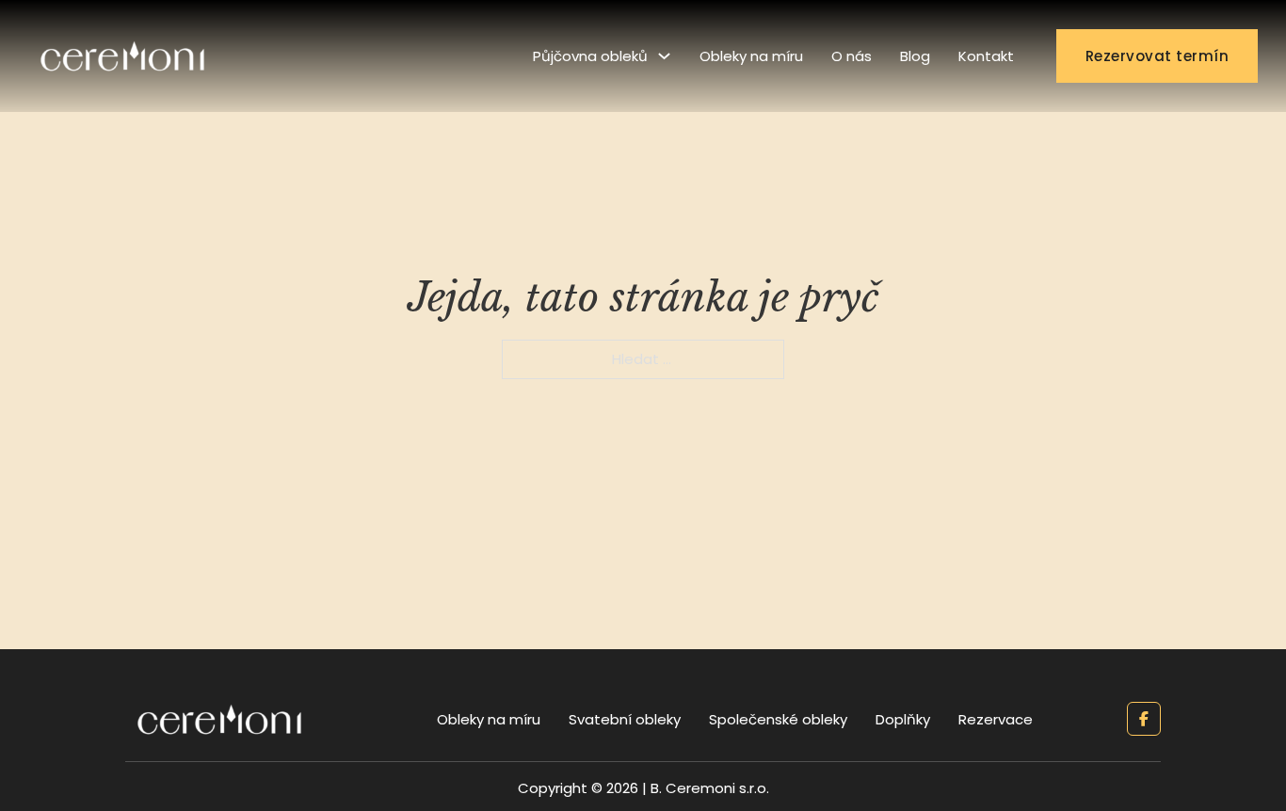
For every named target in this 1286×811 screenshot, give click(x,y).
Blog (915, 56)
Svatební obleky (625, 719)
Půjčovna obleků (590, 56)
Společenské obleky (778, 719)
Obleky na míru (751, 56)
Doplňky (903, 719)
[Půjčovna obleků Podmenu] (664, 56)
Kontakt (986, 56)
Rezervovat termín (1157, 56)
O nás (851, 56)
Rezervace (995, 719)
